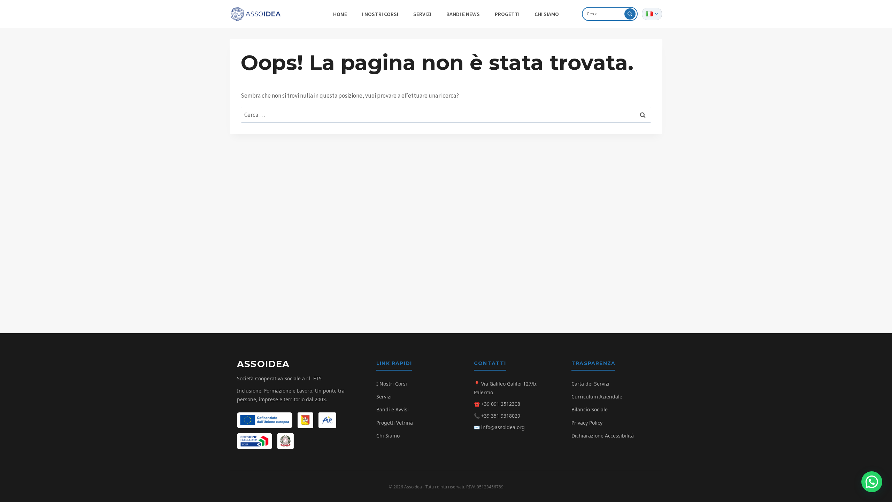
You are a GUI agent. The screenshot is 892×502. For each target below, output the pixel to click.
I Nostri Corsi (391, 383)
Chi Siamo (388, 435)
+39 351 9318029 (500, 415)
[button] (871, 481)
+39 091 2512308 (500, 404)
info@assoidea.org (503, 427)
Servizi (384, 396)
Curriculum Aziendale (596, 396)
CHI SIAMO (547, 13)
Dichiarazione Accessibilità (602, 435)
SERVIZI (422, 13)
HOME (340, 13)
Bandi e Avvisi (392, 409)
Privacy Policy (586, 422)
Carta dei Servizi (590, 383)
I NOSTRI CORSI (380, 13)
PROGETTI (507, 13)
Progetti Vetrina (394, 422)
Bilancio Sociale (589, 409)
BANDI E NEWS (463, 13)
